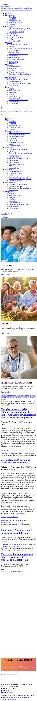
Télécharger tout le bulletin (9, 517)
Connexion (4, 4)
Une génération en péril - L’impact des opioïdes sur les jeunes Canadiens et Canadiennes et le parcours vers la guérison (18, 397)
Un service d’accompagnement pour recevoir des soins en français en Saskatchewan (18, 545)
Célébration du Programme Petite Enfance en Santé (17, 454)
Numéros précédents (29, 667)
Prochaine (13, 571)
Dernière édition (17, 667)
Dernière (19, 571)
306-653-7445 (5, 690)
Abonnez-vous (6, 667)
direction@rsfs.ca (7, 692)
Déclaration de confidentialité (20, 697)
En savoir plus (5, 274)
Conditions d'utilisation (8, 699)
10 (9, 571)
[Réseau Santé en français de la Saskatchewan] (16, 8)
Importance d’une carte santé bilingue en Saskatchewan (16, 531)
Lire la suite (4, 450)
